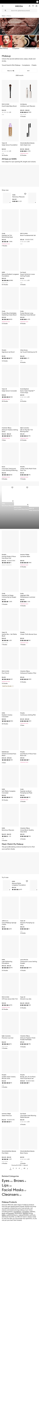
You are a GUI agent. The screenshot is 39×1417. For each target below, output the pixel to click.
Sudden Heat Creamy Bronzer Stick (9, 1077)
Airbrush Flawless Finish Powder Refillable (27, 1038)
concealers (25, 1211)
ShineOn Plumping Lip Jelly (27, 923)
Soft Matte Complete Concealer (8, 792)
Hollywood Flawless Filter (28, 673)
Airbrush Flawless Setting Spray (10, 430)
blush (3, 1213)
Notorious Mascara (8, 830)
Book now (5, 31)
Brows (19, 1180)
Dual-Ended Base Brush (9, 106)
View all (25, 1165)
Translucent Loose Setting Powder (28, 962)
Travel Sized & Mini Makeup (11, 65)
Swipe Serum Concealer (9, 391)
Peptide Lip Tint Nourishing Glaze (7, 236)
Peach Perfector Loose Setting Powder (27, 275)
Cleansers (10, 1194)
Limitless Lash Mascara (27, 106)
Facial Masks (13, 1189)
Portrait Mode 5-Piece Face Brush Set (9, 557)
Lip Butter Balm (25, 556)
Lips (5, 1185)
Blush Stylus (24, 1153)
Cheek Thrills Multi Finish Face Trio (28, 469)
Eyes (5, 1180)
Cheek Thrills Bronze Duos (28, 634)
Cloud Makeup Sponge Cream (9, 923)
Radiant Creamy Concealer (7, 715)
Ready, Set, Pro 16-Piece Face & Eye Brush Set (27, 1077)
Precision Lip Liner (7, 1038)
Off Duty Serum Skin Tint (10, 999)
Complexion (15, 48)
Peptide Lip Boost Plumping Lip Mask (26, 792)
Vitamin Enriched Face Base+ (9, 754)
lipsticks (25, 1213)
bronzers (11, 1213)
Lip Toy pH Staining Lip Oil (28, 352)
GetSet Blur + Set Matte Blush (9, 635)
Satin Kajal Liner (25, 145)
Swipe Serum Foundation (10, 145)
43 (24, 1168)
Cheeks (33, 65)
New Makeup (4, 48)
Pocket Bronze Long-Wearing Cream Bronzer (27, 314)
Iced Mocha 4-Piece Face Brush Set (28, 754)
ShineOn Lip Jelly (25, 999)
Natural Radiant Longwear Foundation (10, 275)
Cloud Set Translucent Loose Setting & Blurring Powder (9, 469)
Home (3, 15)
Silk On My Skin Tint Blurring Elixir (26, 430)
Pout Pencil (5, 673)
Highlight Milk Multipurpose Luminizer (27, 596)
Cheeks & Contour (29, 48)
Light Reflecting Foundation (7, 962)
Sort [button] (28, 70)
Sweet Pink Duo (7, 1115)
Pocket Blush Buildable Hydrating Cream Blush (9, 314)
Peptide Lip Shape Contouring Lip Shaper (9, 596)
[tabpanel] (19, 620)
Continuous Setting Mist (28, 715)
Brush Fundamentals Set (28, 235)
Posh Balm (5, 1153)
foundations (17, 1211)
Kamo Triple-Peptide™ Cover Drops (27, 391)
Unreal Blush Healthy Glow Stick (27, 831)
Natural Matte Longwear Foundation (19, 884)
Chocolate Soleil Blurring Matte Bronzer (28, 1116)
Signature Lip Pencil (8, 352)
